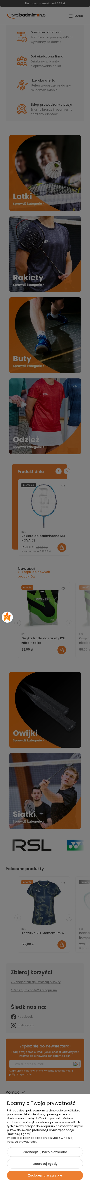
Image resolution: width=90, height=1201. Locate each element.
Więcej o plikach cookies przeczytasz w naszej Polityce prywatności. (40, 1140)
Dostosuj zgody (45, 1164)
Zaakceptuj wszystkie (45, 1175)
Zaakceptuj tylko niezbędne (45, 1152)
